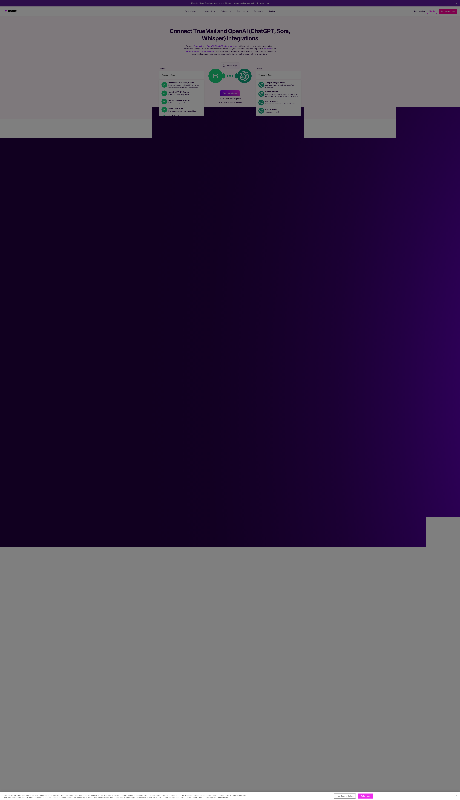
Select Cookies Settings (344, 796)
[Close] (456, 795)
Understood (365, 796)
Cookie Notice (222, 797)
